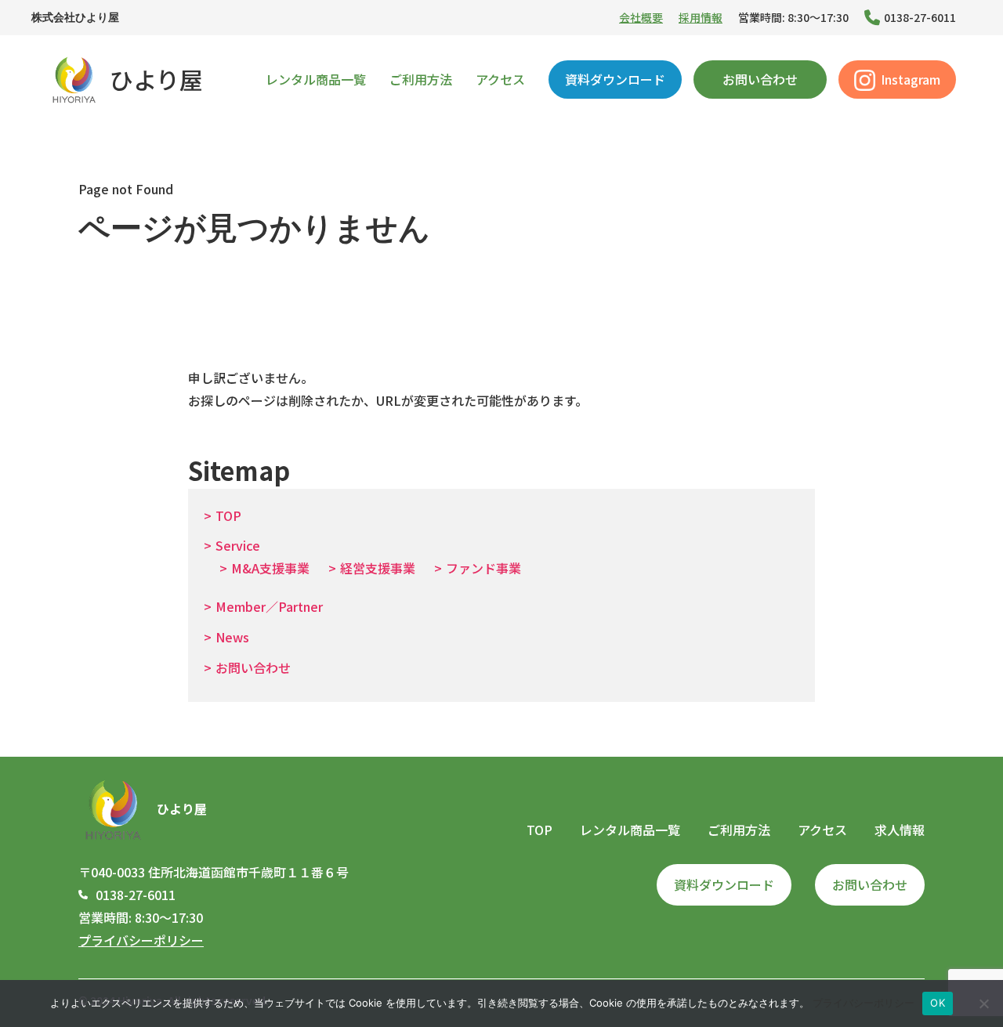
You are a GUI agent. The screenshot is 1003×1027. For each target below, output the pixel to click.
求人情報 (899, 829)
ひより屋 (156, 79)
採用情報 (700, 17)
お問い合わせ (760, 79)
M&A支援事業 (270, 568)
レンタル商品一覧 (316, 79)
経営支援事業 (377, 568)
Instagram (910, 79)
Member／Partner (269, 606)
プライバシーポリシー (141, 940)
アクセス (500, 79)
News (232, 636)
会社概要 (641, 17)
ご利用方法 (420, 79)
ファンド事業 (483, 568)
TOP (228, 515)
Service (237, 545)
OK (937, 1002)
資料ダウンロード (615, 79)
